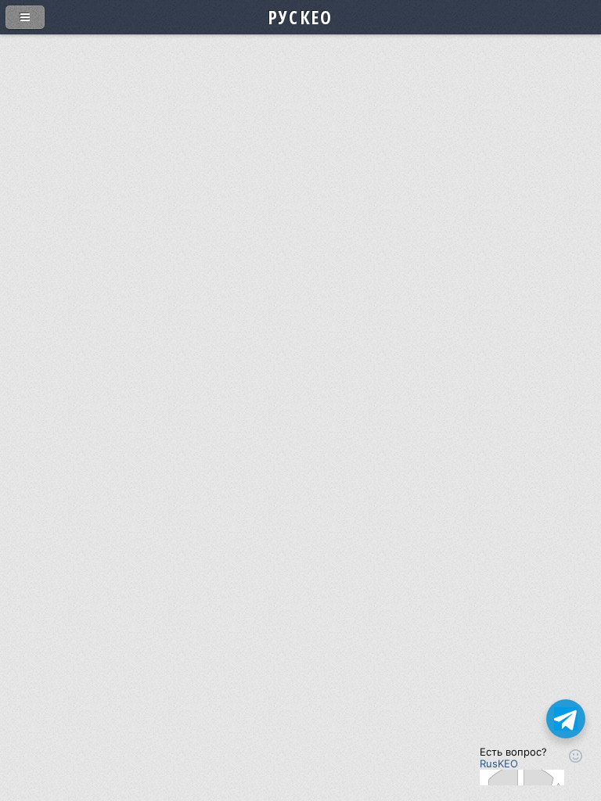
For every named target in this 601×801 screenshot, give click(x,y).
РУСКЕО (300, 17)
